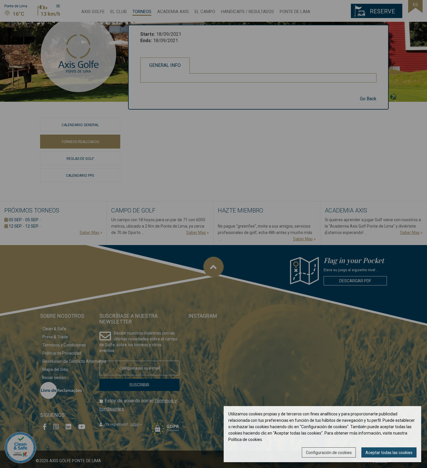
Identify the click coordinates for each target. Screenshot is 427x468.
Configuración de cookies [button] (329, 452)
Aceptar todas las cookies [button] (388, 452)
